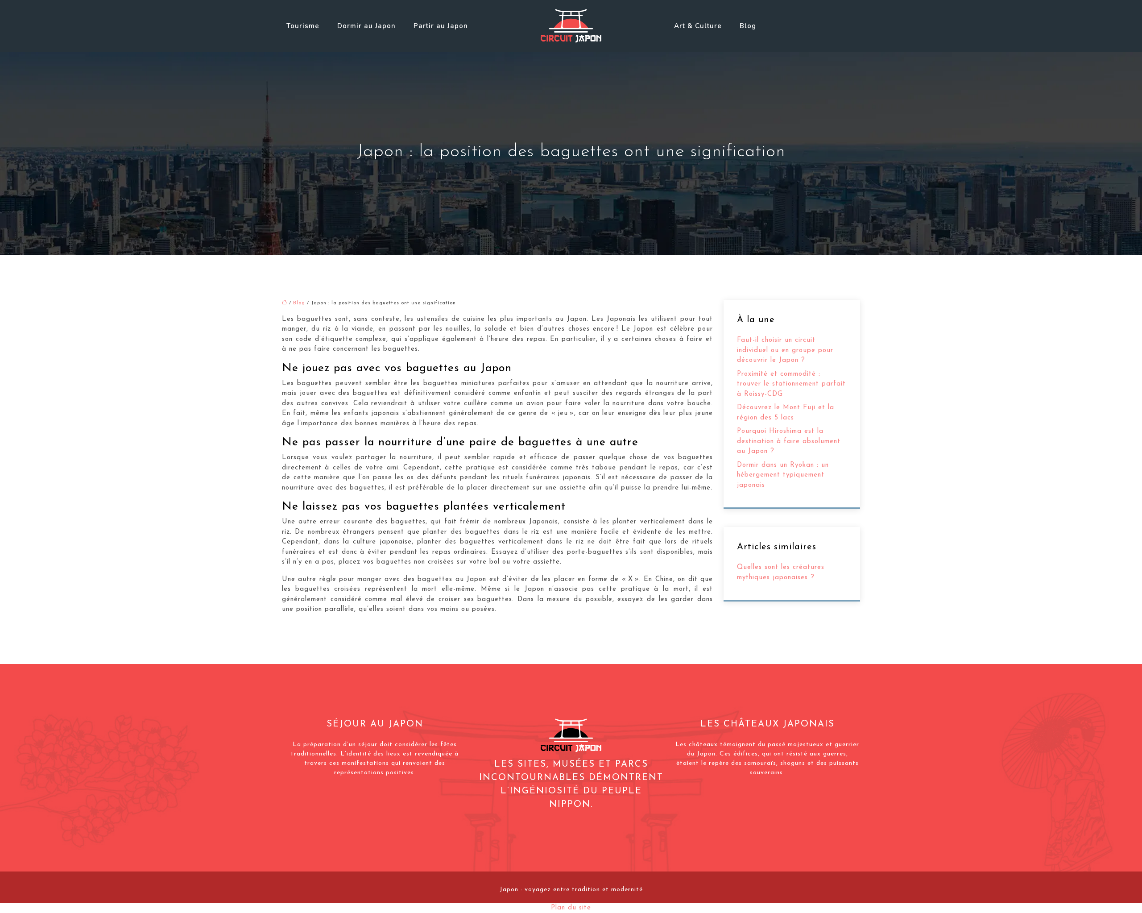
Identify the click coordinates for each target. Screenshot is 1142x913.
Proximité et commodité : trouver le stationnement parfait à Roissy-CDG (791, 384)
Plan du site (571, 908)
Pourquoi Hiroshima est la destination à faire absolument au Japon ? (788, 441)
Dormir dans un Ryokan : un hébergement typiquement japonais (783, 475)
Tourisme (302, 25)
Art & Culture (698, 25)
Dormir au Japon (366, 25)
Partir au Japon (441, 25)
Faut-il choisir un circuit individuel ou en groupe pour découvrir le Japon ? (785, 350)
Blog (748, 25)
